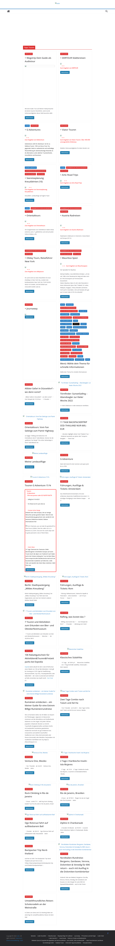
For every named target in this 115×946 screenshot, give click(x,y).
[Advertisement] (57, 26)
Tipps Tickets (64, 356)
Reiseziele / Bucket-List (82, 333)
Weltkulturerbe (80, 359)
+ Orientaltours (32, 215)
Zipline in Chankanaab (71, 822)
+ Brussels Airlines (87, 943)
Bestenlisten (70, 304)
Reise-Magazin (64, 330)
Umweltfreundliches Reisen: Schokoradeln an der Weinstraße (39, 904)
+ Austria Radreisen (70, 215)
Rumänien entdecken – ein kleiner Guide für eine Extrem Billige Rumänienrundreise (40, 705)
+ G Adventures (33, 129)
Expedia (27, 667)
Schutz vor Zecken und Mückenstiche (77, 938)
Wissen (87, 359)
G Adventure (66, 458)
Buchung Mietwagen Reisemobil (69, 311)
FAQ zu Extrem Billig (66, 324)
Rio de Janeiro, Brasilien (72, 793)
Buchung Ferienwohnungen (68, 307)
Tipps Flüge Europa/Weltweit (68, 346)
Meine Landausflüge (35, 461)
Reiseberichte (73, 330)
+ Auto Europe (62, 938)
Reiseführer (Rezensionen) (68, 333)
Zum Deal (50, 678)
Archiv (62, 304)
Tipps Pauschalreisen (66, 254)
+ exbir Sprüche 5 (53, 938)
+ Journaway (31, 308)
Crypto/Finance (65, 314)
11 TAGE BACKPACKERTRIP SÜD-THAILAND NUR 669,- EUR (73, 425)
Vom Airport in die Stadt (67, 359)
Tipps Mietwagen (65, 353)
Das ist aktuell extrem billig (80, 317)
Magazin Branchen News (80, 327)
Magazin (69, 327)
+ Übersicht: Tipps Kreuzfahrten (73, 943)
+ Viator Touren (68, 129)
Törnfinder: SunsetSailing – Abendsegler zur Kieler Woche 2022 (73, 397)
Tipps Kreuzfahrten (30, 174)
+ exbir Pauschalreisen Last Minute (94, 940)
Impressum (76, 324)
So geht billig (64, 337)
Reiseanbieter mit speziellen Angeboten (35, 171)
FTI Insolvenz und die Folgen (88, 936)
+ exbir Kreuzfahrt (41, 936)
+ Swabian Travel (59, 943)
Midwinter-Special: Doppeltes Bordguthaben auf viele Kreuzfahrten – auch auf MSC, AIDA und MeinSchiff (58, 940)
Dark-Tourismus (75, 314)
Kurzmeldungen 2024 (48, 943)
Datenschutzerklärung (12, 940)
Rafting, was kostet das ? (72, 616)
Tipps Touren (29, 54)
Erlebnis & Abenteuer (31, 167)
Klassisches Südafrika (71, 657)
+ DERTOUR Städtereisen (73, 57)
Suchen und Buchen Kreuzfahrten (70, 340)
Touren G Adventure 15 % (38, 485)
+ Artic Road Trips (69, 174)
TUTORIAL (80, 356)
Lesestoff (83, 324)
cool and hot (83, 311)
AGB (21, 940)
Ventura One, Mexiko (35, 760)
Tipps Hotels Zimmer (82, 346)
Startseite (33, 936)
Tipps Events (76, 343)
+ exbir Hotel (100, 936)
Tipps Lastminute (77, 349)
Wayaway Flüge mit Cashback (65, 936)
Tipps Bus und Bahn (66, 343)
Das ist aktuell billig (66, 317)
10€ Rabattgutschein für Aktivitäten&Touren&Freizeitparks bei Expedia (39, 658)
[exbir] (8, 11)
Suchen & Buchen (74, 337)
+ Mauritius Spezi (69, 257)
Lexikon (63, 327)
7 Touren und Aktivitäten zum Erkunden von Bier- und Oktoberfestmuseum (39, 625)
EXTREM (27, 125)
